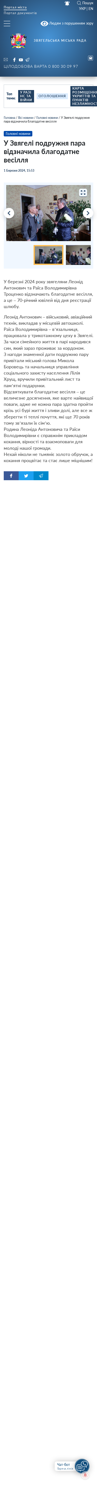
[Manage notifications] (85, 1475)
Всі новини (25, 118)
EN (91, 9)
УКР (82, 9)
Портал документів (20, 13)
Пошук (87, 3)
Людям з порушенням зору (70, 23)
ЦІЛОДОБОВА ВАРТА (41, 66)
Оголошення (52, 96)
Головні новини (47, 118)
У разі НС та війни (26, 96)
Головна (9, 118)
